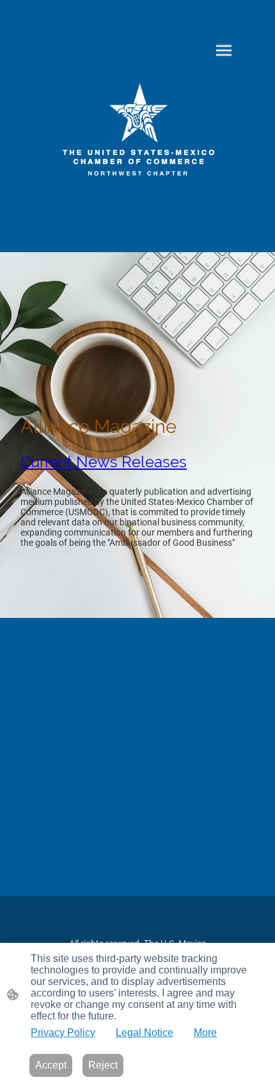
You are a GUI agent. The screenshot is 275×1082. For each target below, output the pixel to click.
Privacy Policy (63, 1032)
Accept (51, 1065)
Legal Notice (144, 1032)
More (205, 1032)
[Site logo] (138, 133)
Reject (103, 1065)
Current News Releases (103, 462)
